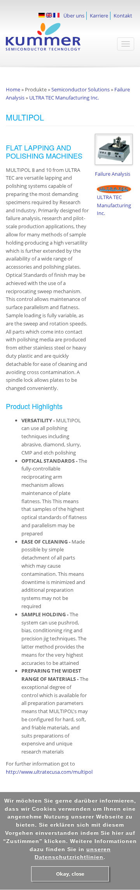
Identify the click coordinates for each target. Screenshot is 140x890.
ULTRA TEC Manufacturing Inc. (64, 97)
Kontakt (123, 15)
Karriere (99, 15)
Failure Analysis (112, 173)
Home (13, 89)
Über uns (73, 15)
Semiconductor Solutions (80, 89)
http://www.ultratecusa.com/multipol (49, 771)
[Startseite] (52, 40)
